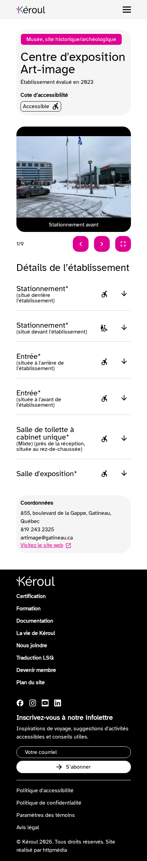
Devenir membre (36, 670)
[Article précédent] (81, 244)
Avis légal (27, 827)
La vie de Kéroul (35, 633)
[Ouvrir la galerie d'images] (123, 244)
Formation (28, 608)
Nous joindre (31, 645)
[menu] (127, 9)
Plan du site (30, 682)
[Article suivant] (102, 244)
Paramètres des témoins (45, 815)
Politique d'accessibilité (45, 790)
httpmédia (55, 850)
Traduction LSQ (35, 657)
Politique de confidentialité (48, 802)
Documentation (34, 620)
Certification (31, 596)
